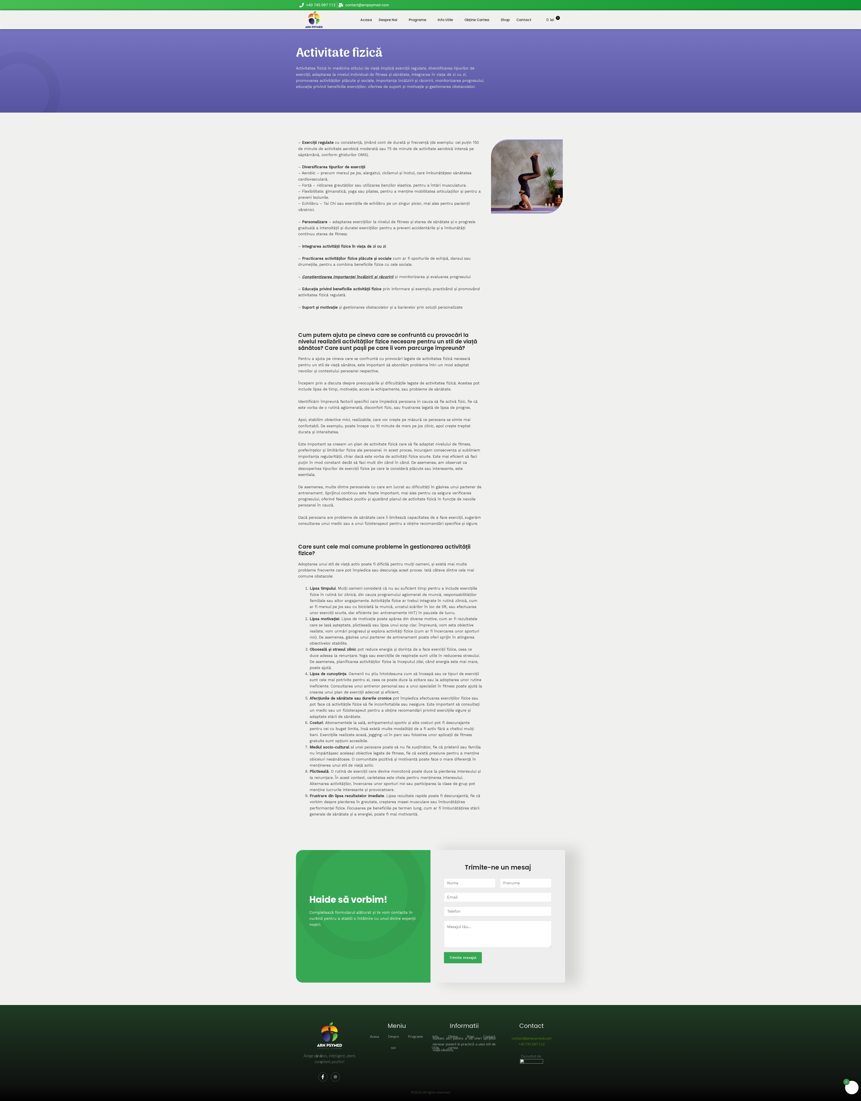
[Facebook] (547, 5)
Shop (505, 19)
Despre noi (388, 19)
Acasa (366, 19)
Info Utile (445, 19)
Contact (523, 19)
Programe (417, 19)
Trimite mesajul (462, 957)
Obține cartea (476, 19)
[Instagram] (557, 5)
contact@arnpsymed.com (531, 1038)
